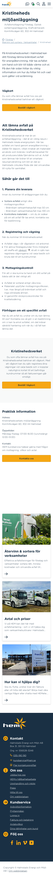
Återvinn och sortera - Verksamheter (19, 42)
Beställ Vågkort (26, 385)
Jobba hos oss (18, 774)
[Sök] (39, 4)
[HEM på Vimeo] (25, 843)
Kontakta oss (26, 458)
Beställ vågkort (26, 107)
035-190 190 (19, 755)
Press (13, 788)
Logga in (15, 815)
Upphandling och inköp (22, 783)
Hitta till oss (16, 792)
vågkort (22, 250)
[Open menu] (49, 4)
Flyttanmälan (17, 811)
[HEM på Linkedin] (18, 843)
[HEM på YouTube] (31, 843)
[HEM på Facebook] (12, 843)
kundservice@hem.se (24, 760)
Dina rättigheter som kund (24, 828)
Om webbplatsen (19, 796)
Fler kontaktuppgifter (24, 765)
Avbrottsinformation (21, 806)
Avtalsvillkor (16, 824)
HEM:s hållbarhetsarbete (23, 779)
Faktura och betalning (22, 819)
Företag (9, 39)
